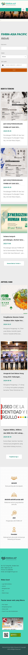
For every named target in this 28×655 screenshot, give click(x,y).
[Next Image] (25, 13)
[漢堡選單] (23, 9)
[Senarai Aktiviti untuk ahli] (14, 495)
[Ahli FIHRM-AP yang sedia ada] (14, 513)
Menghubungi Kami (7, 607)
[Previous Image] (2, 13)
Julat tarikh (4, 62)
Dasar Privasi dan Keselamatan (10, 611)
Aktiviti (4, 586)
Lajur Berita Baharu (7, 584)
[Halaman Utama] (9, 4)
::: (0, 20)
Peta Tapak (5, 605)
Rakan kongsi (5, 593)
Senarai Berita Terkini (13, 264)
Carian (14, 70)
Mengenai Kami (6, 588)
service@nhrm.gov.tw (11, 572)
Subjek (2, 53)
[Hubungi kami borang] (14, 529)
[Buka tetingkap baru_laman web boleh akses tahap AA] (15, 635)
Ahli (3, 591)
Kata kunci (3, 45)
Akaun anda (5, 609)
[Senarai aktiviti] (14, 478)
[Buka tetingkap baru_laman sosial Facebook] (12, 624)
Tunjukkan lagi (13, 457)
